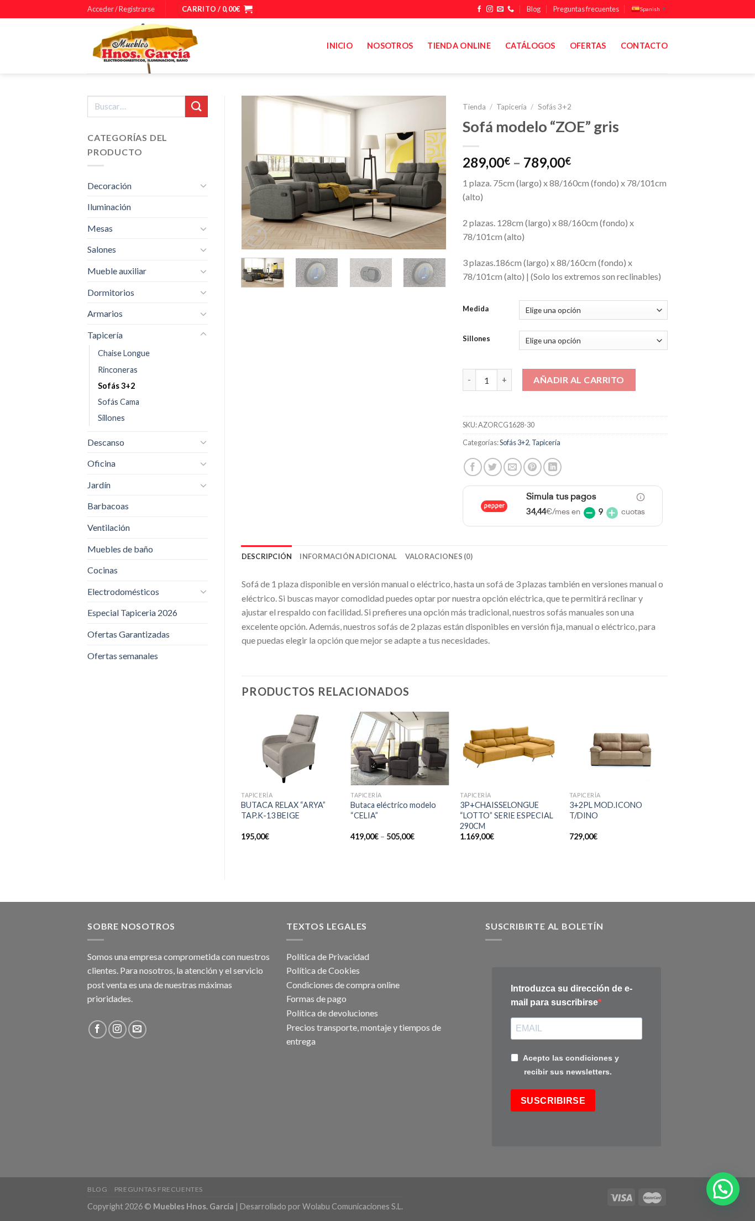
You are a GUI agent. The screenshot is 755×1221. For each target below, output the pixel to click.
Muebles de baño (120, 549)
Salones (101, 249)
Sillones (111, 417)
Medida (476, 309)
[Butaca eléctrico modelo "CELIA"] (399, 749)
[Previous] (259, 172)
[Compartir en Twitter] (493, 467)
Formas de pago (316, 998)
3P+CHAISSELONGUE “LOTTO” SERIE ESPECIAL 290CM (506, 815)
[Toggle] (203, 185)
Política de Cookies (323, 970)
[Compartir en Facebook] (473, 467)
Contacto (644, 45)
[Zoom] (255, 236)
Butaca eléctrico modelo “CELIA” (393, 810)
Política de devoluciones (332, 1013)
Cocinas (102, 570)
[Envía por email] (513, 467)
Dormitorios (110, 292)
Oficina (101, 463)
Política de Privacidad (327, 956)
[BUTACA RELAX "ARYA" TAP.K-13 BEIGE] (290, 749)
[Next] (428, 172)
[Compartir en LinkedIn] (552, 467)
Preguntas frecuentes (586, 8)
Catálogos (530, 45)
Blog (534, 8)
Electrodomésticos (123, 591)
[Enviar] (196, 106)
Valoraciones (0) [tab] (439, 556)
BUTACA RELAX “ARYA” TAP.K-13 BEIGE (283, 810)
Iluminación (109, 206)
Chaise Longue (124, 353)
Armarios (105, 313)
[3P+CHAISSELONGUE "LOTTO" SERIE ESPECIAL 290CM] (509, 749)
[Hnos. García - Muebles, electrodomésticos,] (170, 46)
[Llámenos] (510, 9)
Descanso (105, 442)
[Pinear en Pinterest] (532, 467)
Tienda (474, 106)
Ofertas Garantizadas (128, 634)
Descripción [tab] (267, 556)
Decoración (109, 185)
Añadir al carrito (578, 379)
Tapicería (105, 335)
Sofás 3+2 (116, 385)
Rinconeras (118, 369)
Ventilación (108, 527)
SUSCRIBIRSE (553, 1100)
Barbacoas (108, 505)
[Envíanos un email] (500, 9)
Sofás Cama (118, 401)
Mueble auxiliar (116, 270)
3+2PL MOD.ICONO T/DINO (605, 810)
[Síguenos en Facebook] (479, 9)
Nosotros (390, 45)
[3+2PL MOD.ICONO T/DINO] (618, 749)
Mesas (100, 228)
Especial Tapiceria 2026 (132, 612)
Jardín (99, 484)
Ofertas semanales (122, 655)
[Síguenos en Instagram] (489, 9)
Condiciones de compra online (343, 984)
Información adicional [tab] (348, 556)
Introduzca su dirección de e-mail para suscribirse (571, 996)
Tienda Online (459, 45)
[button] (723, 1189)
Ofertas (588, 45)
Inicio (340, 45)
